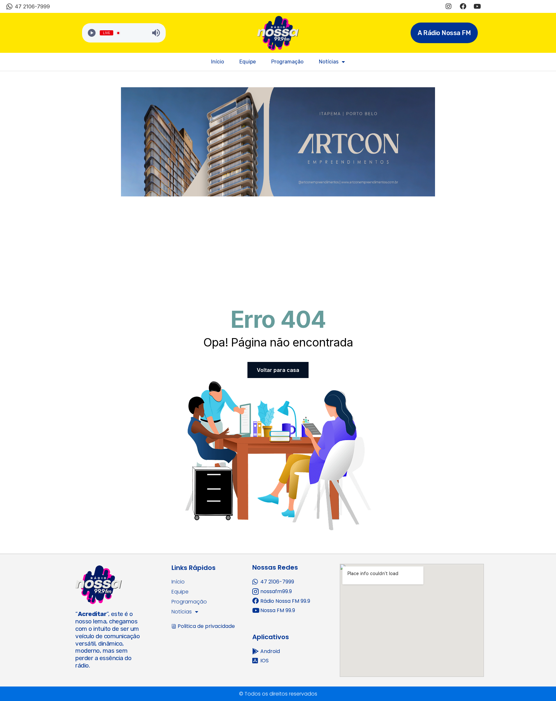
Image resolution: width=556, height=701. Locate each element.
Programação (287, 62)
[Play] (92, 33)
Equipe (247, 62)
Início (217, 62)
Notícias (328, 62)
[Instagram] (448, 6)
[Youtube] (477, 6)
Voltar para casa (278, 370)
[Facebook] (463, 6)
